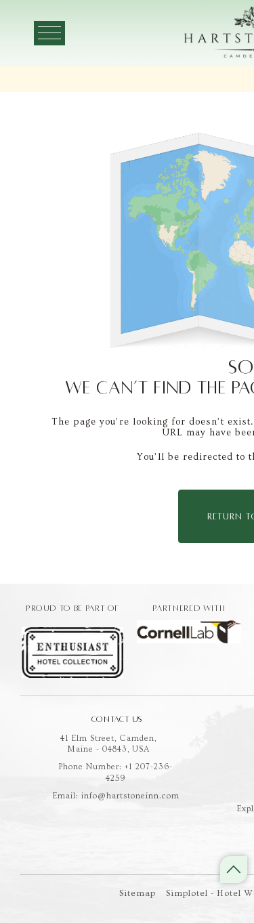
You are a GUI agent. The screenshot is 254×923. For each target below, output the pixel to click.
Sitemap (137, 893)
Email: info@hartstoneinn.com (116, 796)
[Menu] (49, 33)
